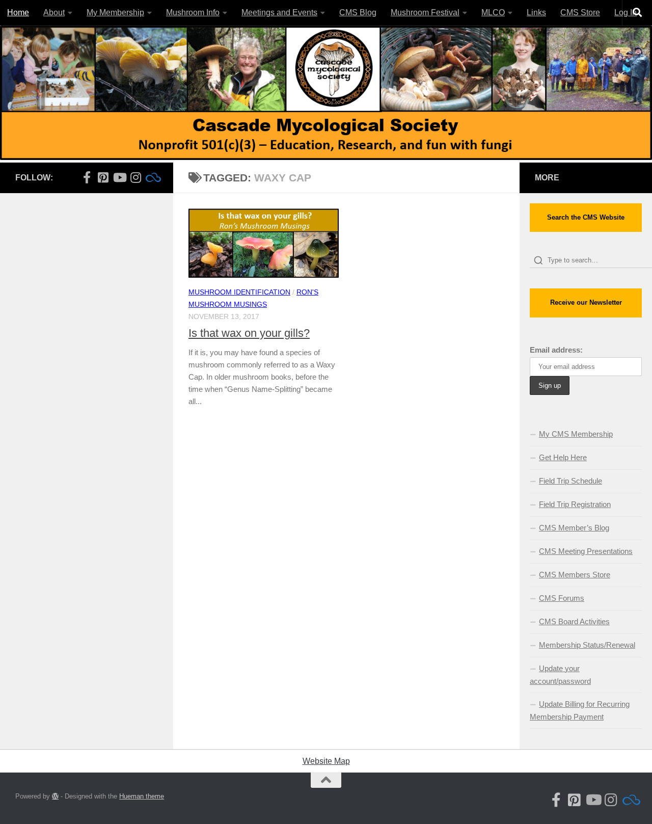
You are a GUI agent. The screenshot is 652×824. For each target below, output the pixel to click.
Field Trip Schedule (570, 480)
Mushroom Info (193, 12)
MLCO (493, 12)
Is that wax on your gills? (249, 333)
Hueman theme (141, 796)
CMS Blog (357, 12)
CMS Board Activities (574, 621)
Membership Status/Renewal (587, 645)
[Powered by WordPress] (55, 796)
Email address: (556, 349)
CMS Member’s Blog (574, 527)
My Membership (115, 12)
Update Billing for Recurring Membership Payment (580, 710)
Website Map (326, 761)
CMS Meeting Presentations (586, 551)
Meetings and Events (279, 12)
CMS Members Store (574, 574)
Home (18, 12)
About (54, 12)
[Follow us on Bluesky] (152, 177)
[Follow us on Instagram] (135, 177)
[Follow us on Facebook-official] (86, 177)
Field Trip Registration (575, 504)
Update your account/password (560, 674)
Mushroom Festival (425, 12)
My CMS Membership (576, 434)
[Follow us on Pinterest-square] (103, 177)
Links (536, 12)
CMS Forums (561, 598)
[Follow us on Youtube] (119, 177)
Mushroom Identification (239, 292)
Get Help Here (563, 457)
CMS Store (580, 12)
